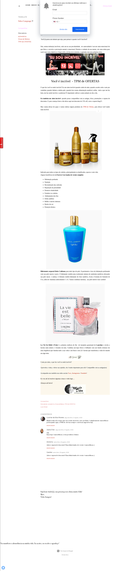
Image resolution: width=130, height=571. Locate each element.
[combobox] (56, 21)
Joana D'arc (51, 430)
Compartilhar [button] (22, 28)
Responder (51, 425)
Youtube (83, 373)
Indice (34, 5)
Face (69, 373)
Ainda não (63, 29)
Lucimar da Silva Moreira (55, 417)
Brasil (45, 407)
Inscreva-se (80, 29)
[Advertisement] (75, 517)
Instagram (75, 373)
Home (27, 5)
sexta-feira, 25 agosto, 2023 (62, 442)
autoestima (22, 36)
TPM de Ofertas (88, 107)
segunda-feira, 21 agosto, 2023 (73, 417)
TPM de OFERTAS (24, 42)
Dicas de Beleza (24, 39)
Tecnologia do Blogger (66, 551)
